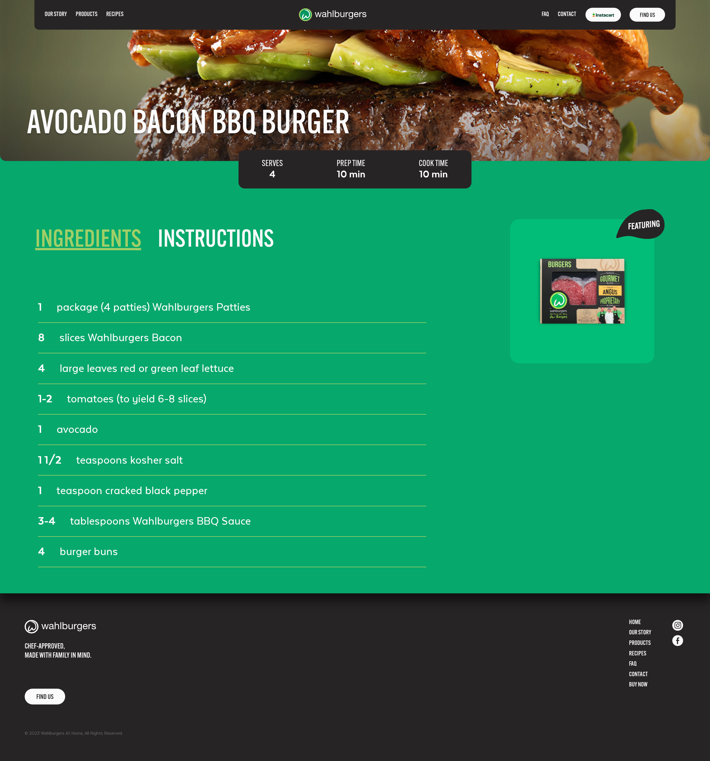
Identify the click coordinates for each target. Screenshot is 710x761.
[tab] (88, 241)
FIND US (647, 15)
